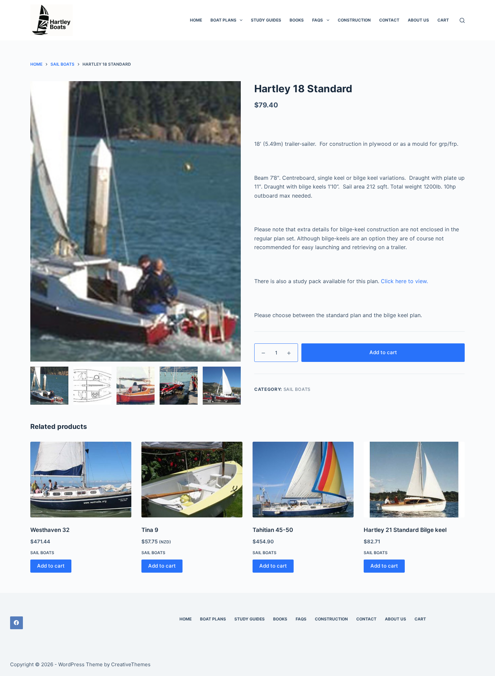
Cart (443, 20)
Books (297, 20)
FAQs (317, 20)
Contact (389, 20)
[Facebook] (16, 622)
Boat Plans (223, 20)
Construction (354, 20)
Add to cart (383, 352)
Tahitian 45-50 (273, 530)
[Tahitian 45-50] (303, 479)
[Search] (462, 20)
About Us (418, 20)
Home (196, 20)
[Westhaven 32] (80, 479)
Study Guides (266, 20)
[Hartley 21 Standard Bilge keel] (414, 479)
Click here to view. (404, 281)
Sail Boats (297, 389)
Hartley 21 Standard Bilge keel (405, 530)
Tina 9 (149, 530)
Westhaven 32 (50, 530)
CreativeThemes (131, 664)
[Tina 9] (191, 479)
